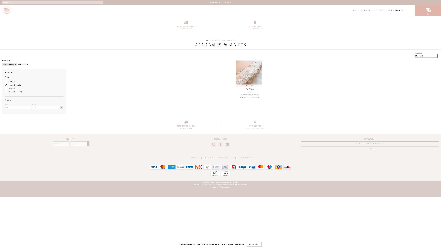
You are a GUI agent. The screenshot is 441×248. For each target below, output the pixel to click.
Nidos (214, 40)
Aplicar (61, 107)
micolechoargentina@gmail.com (374, 143)
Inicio (355, 10)
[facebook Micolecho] (220, 144)
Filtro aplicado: (6, 60)
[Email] (227, 144)
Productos (379, 10)
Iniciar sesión (226, 2)
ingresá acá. (227, 184)
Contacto (399, 10)
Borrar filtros (23, 64)
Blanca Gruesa (8, 64)
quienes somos (366, 10)
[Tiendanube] (221, 188)
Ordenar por (418, 53)
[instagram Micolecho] (213, 144)
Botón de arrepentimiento (239, 184)
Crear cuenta (216, 2)
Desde (6, 104)
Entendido (254, 244)
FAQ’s (389, 10)
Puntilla (250, 89)
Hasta (34, 104)
